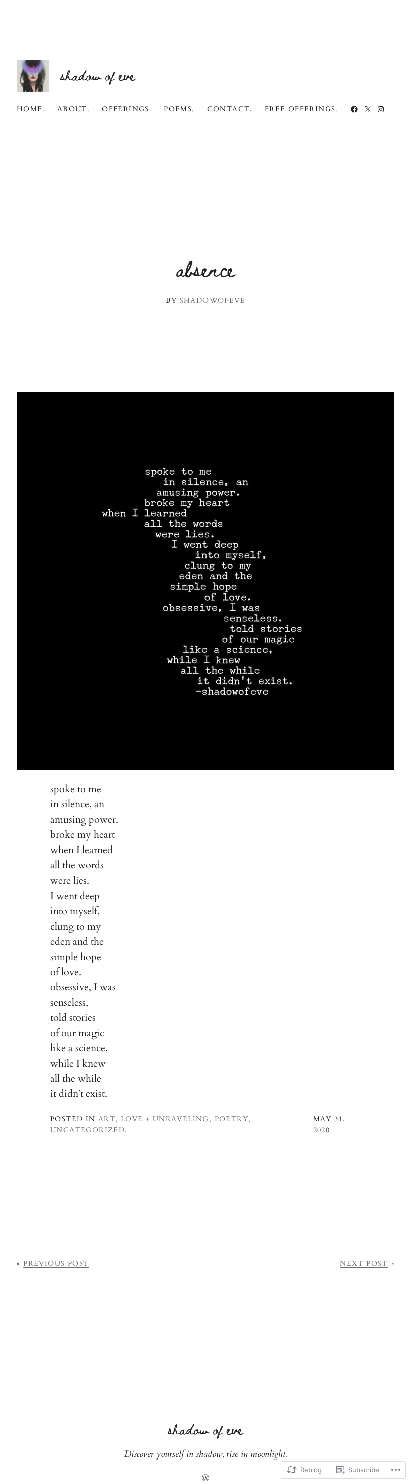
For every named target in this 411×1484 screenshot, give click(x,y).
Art (106, 1119)
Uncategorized (87, 1130)
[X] (368, 109)
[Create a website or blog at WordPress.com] (205, 1479)
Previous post (56, 1263)
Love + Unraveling (165, 1119)
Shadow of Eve (98, 75)
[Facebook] (354, 109)
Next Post (364, 1263)
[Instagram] (381, 109)
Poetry (231, 1119)
